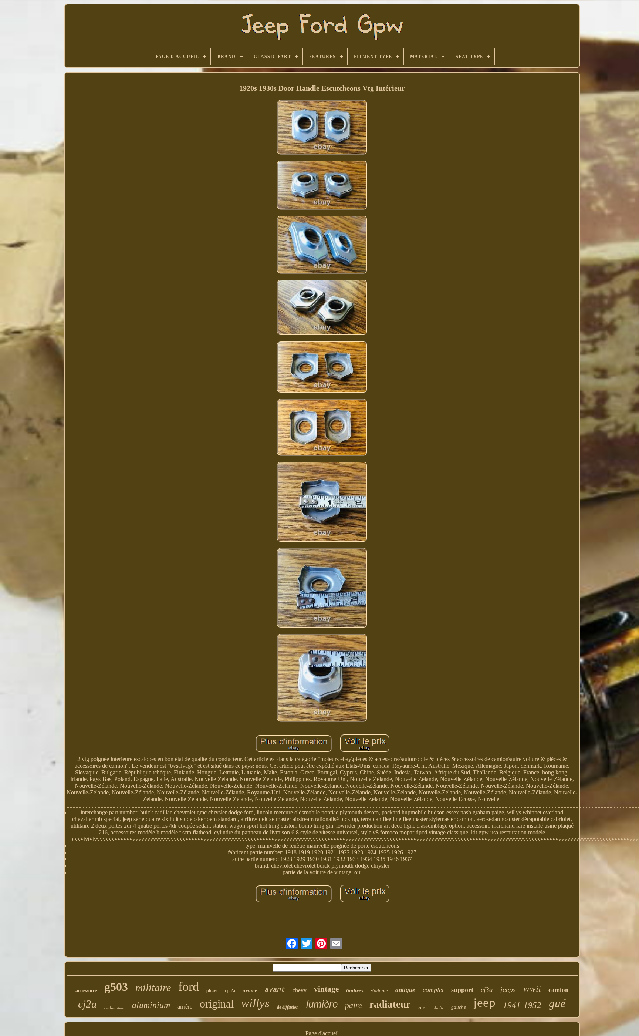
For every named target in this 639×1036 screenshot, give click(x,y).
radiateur (389, 1004)
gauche (458, 1007)
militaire (153, 987)
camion (558, 989)
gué (557, 1003)
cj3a (487, 989)
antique (405, 989)
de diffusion (288, 1007)
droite (439, 1008)
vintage (326, 989)
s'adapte (379, 990)
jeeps (508, 989)
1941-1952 (522, 1005)
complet (433, 989)
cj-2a (230, 990)
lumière (322, 1004)
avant (275, 990)
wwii (532, 988)
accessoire (86, 990)
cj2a (87, 1004)
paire (353, 1005)
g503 (116, 986)
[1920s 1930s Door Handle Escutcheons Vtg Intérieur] (322, 128)
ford (188, 986)
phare (211, 990)
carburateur (114, 1008)
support (462, 989)
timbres (355, 990)
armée (250, 990)
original (217, 1004)
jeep (484, 1002)
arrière (185, 1006)
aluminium (151, 1005)
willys (255, 1003)
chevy (300, 990)
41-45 (422, 1008)
